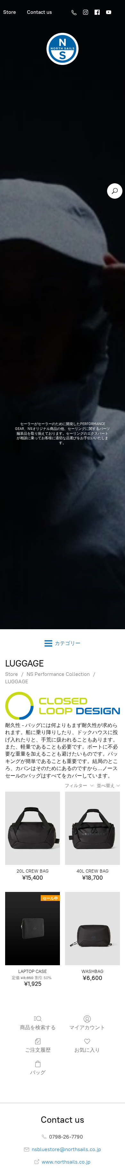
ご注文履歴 (38, 1050)
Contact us (39, 12)
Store (11, 674)
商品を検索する (38, 1027)
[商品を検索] (115, 191)
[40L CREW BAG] (92, 828)
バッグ (38, 1072)
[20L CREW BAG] (32, 828)
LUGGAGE (16, 681)
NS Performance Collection (58, 674)
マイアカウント (87, 1027)
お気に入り (87, 1050)
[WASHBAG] (92, 928)
